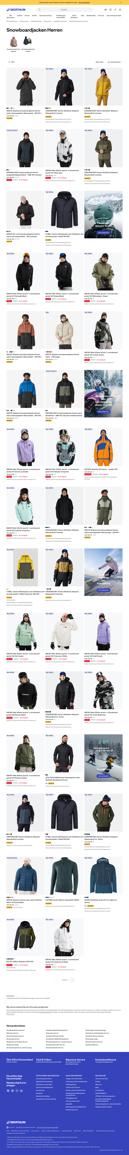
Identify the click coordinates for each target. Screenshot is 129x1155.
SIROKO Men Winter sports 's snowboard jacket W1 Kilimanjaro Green (101, 295)
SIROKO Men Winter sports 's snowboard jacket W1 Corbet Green (101, 353)
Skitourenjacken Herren (15, 1036)
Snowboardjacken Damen (13, 50)
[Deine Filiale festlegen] (105, 9)
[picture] (25, 87)
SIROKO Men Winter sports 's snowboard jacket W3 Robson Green (23, 777)
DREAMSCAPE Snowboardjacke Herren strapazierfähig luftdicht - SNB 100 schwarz (24, 173)
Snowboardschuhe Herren (55, 1045)
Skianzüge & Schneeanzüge (95, 1030)
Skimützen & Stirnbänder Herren (97, 1033)
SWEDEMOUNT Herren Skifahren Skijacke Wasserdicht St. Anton (62, 715)
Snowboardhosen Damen (94, 1036)
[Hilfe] (110, 9)
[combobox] (115, 62)
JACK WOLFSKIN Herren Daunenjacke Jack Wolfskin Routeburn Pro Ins (62, 779)
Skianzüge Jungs (91, 1039)
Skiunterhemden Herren (54, 1048)
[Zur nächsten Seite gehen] (72, 980)
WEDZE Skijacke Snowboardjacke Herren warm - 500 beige (62, 355)
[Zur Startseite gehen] (15, 9)
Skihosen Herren (12, 1033)
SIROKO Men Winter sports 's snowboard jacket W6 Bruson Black (23, 713)
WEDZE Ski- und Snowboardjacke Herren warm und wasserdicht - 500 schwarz (23, 235)
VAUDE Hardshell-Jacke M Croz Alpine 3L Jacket (100, 901)
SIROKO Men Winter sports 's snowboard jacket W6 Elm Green (23, 655)
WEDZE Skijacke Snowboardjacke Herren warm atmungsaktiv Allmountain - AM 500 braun (23, 355)
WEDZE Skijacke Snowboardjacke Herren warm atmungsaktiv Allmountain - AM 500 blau (23, 414)
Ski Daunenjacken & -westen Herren (59, 1042)
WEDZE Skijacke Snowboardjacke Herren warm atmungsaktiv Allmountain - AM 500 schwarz (23, 112)
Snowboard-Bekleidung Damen (57, 1039)
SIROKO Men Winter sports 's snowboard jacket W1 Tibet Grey (62, 171)
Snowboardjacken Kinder (28, 50)
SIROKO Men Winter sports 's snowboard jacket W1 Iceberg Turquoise (23, 529)
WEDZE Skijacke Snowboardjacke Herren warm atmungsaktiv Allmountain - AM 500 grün (101, 531)
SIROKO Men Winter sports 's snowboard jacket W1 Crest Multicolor (101, 713)
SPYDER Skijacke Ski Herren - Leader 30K (101, 469)
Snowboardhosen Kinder (55, 1036)
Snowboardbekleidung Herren (57, 1030)
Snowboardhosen (91, 1045)
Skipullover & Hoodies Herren (16, 1042)
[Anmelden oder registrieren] (115, 9)
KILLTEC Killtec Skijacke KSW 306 (19, 962)
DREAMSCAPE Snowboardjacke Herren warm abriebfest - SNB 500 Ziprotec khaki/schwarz (64, 414)
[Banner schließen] (121, 2)
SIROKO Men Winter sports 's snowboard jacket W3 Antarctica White (62, 961)
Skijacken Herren (52, 1033)
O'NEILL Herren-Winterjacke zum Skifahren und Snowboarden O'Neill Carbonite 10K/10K (25, 593)
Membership (90, 15)
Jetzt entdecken (103, 232)
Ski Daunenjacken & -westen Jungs (19, 1048)
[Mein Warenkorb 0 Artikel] (120, 9)
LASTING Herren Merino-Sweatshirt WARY (62, 900)
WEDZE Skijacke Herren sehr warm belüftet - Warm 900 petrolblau (24, 901)
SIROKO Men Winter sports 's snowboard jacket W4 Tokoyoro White (62, 655)
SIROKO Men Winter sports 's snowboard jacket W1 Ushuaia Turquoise (62, 470)
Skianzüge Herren (12, 1039)
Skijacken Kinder (12, 1045)
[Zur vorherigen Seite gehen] (57, 980)
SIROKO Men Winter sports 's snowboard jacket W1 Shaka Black (62, 295)
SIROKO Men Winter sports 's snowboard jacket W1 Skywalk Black (23, 295)
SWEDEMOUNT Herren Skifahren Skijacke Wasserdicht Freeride (62, 531)
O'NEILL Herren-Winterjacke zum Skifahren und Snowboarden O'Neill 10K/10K (64, 235)
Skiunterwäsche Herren (93, 1042)
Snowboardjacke (45, 1012)
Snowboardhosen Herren (15, 1030)
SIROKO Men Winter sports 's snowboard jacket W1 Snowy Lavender (23, 470)
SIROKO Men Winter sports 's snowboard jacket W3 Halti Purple (101, 655)
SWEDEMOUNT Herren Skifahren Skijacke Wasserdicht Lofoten (62, 112)
